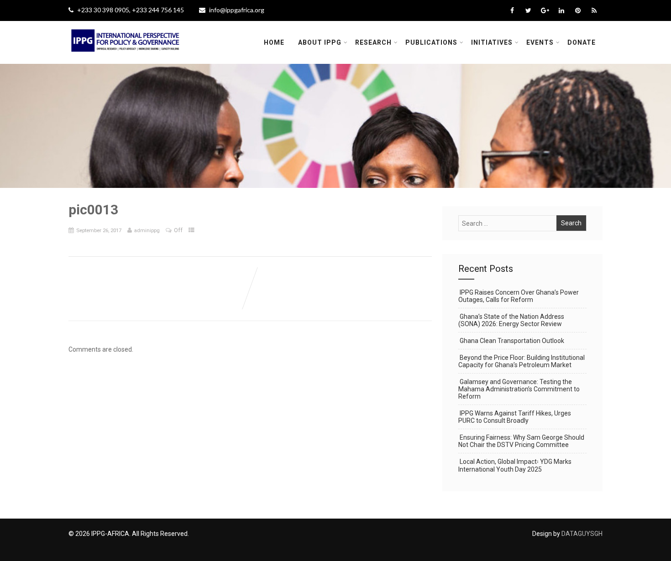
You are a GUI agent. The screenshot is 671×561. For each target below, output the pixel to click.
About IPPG (319, 42)
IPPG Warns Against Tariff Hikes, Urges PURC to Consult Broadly (514, 417)
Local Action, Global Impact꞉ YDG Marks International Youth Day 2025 (514, 465)
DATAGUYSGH (582, 533)
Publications (431, 42)
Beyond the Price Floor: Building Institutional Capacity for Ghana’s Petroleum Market (521, 361)
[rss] (594, 10)
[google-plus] (545, 10)
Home (274, 42)
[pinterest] (578, 10)
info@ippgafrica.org (236, 10)
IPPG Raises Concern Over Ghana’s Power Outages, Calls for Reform (518, 296)
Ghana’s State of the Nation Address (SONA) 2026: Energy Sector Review (511, 320)
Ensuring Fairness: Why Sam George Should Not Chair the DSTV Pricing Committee (521, 441)
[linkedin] (561, 10)
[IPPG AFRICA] (125, 57)
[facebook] (512, 10)
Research (373, 42)
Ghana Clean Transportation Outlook (512, 340)
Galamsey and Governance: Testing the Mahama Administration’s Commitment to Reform (519, 389)
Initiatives (492, 42)
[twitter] (528, 10)
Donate (581, 42)
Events (540, 42)
